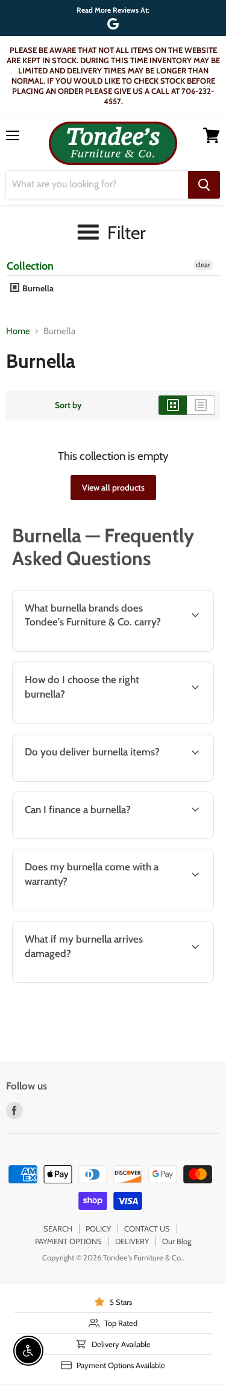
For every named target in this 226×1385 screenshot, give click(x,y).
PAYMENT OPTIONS (68, 1241)
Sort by (68, 405)
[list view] (201, 405)
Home (18, 331)
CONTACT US (147, 1228)
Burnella (37, 288)
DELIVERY (132, 1241)
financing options (104, 836)
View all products (113, 487)
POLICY (98, 1228)
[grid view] (173, 405)
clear (203, 264)
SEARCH (57, 1228)
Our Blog (176, 1241)
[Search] (204, 185)
